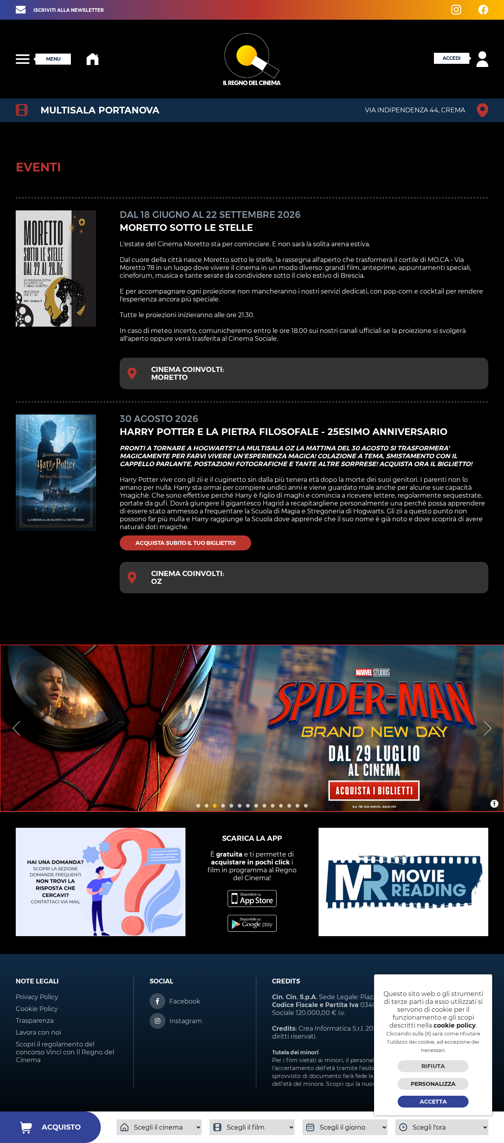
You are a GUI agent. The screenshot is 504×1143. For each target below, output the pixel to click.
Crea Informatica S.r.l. (331, 1028)
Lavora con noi (38, 1032)
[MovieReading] (403, 934)
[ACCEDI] (463, 65)
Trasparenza (35, 1020)
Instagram (185, 1021)
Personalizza (433, 1083)
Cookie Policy (37, 1009)
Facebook (184, 1001)
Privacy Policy (37, 997)
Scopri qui (340, 1083)
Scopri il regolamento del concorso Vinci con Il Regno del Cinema (65, 1052)
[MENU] (23, 59)
